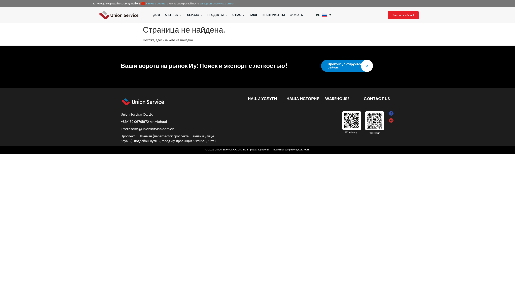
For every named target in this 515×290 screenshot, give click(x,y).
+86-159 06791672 (157, 3)
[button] (325, 15)
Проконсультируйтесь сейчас (346, 66)
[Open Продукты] (226, 15)
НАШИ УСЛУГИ (262, 99)
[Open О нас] (243, 15)
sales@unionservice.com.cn (217, 3)
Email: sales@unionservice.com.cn (147, 129)
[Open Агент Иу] (180, 15)
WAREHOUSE (337, 99)
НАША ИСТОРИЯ (302, 99)
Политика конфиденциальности (291, 149)
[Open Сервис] (201, 15)
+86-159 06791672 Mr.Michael (144, 121)
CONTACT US (377, 99)
